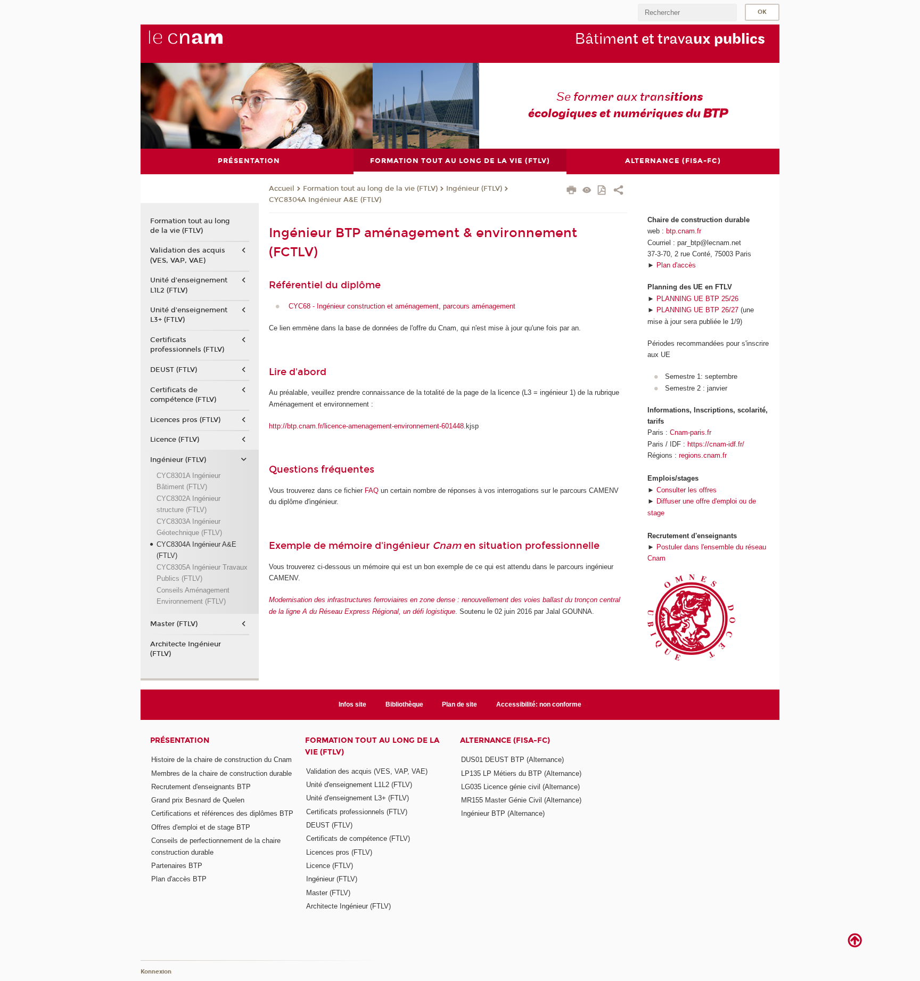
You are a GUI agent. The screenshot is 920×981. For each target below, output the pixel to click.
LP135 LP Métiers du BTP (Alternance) (521, 773)
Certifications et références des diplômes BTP (222, 813)
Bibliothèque (404, 704)
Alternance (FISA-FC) (505, 740)
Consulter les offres (686, 490)
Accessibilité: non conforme (538, 704)
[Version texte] (587, 191)
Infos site (352, 704)
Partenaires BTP (176, 866)
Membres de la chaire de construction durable (221, 773)
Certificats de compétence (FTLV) (183, 395)
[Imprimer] (571, 191)
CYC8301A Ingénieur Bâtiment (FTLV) (188, 481)
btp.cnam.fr (683, 231)
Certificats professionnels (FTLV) (187, 345)
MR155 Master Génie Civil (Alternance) (521, 800)
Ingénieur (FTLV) (474, 188)
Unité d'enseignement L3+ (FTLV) (188, 315)
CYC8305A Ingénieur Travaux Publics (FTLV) (202, 572)
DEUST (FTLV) (173, 370)
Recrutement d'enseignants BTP (201, 787)
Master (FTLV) (174, 624)
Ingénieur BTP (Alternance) (503, 813)
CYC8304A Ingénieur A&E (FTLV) (325, 200)
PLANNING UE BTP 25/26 (697, 299)
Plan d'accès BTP (179, 879)
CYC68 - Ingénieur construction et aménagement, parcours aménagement (402, 306)
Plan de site (459, 704)
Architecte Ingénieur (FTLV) (185, 649)
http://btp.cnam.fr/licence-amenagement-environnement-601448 (366, 426)
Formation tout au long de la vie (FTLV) (370, 188)
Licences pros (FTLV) (185, 420)
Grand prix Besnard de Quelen (197, 800)
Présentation (179, 740)
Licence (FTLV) (174, 439)
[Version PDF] (602, 191)
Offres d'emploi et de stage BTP (200, 827)
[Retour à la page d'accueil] (203, 43)
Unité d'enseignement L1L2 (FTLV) (188, 285)
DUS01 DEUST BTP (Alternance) (512, 760)
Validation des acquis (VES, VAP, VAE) (187, 255)
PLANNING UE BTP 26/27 (697, 310)
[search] (687, 12)
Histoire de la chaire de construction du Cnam (221, 760)
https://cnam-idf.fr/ (715, 444)
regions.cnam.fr (703, 455)
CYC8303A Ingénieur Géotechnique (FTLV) (189, 527)
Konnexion (156, 971)
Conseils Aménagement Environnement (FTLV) (193, 595)
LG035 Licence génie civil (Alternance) (520, 787)
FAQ (371, 490)
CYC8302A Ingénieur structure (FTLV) (188, 504)
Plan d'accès (676, 265)
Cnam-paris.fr (690, 432)
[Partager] (618, 191)
